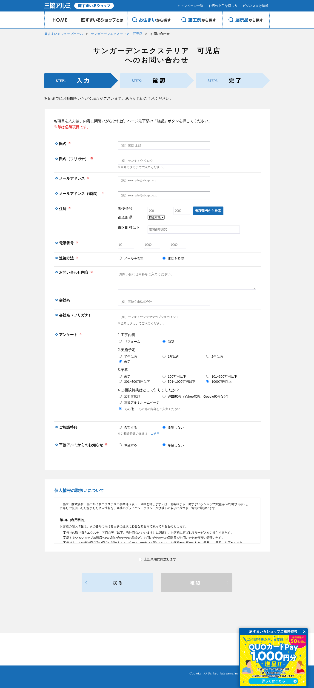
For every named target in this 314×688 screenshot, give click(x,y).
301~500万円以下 (137, 381)
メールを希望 (133, 258)
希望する (130, 427)
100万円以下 (177, 376)
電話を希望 (176, 258)
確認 (195, 582)
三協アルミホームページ (142, 402)
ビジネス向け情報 (255, 6)
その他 (130, 409)
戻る (118, 582)
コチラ (155, 433)
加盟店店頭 (132, 396)
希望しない (176, 427)
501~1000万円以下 (181, 381)
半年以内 (130, 356)
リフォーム (132, 341)
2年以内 (217, 356)
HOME (60, 19)
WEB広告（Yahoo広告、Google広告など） (199, 396)
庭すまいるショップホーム (63, 34)
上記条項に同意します (160, 559)
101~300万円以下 (224, 376)
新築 (171, 341)
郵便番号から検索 (208, 210)
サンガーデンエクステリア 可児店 (116, 34)
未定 (127, 361)
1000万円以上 (221, 381)
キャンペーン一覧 (190, 6)
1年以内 (173, 356)
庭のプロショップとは (102, 19)
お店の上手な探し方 (222, 6)
